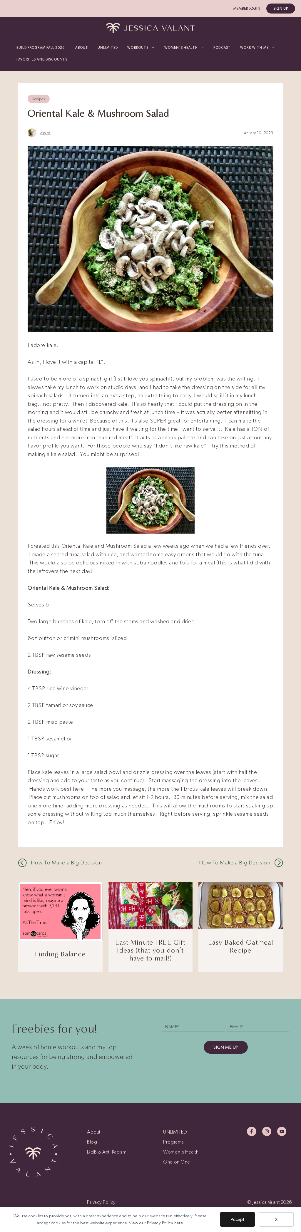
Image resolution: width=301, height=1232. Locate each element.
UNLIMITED (108, 48)
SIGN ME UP (225, 1047)
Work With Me (254, 48)
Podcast (222, 48)
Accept (237, 1219)
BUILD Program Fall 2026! (41, 48)
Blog (92, 1142)
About (81, 48)
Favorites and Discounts (41, 59)
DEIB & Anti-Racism (106, 1152)
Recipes (38, 99)
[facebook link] (251, 1131)
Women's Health (180, 1152)
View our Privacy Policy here (156, 1223)
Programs (173, 1142)
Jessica (45, 132)
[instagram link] (266, 1131)
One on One (176, 1162)
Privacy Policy (101, 1202)
